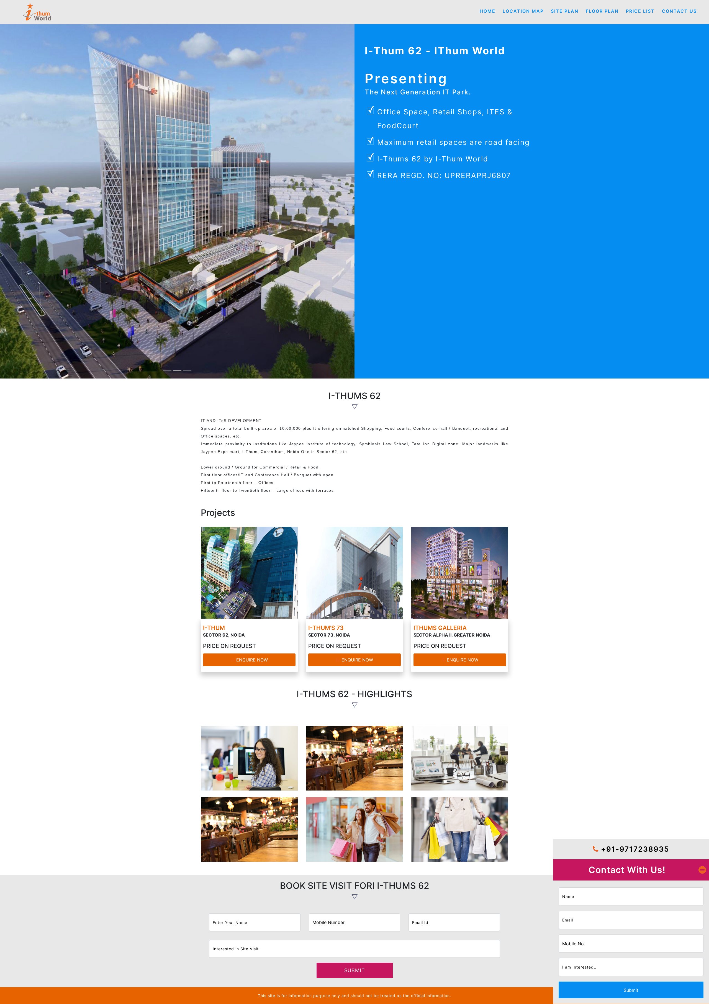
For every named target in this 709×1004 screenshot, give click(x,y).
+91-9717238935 (634, 849)
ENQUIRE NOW (251, 660)
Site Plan (565, 11)
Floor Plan (602, 11)
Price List (640, 11)
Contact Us (679, 11)
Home (487, 11)
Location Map (523, 11)
